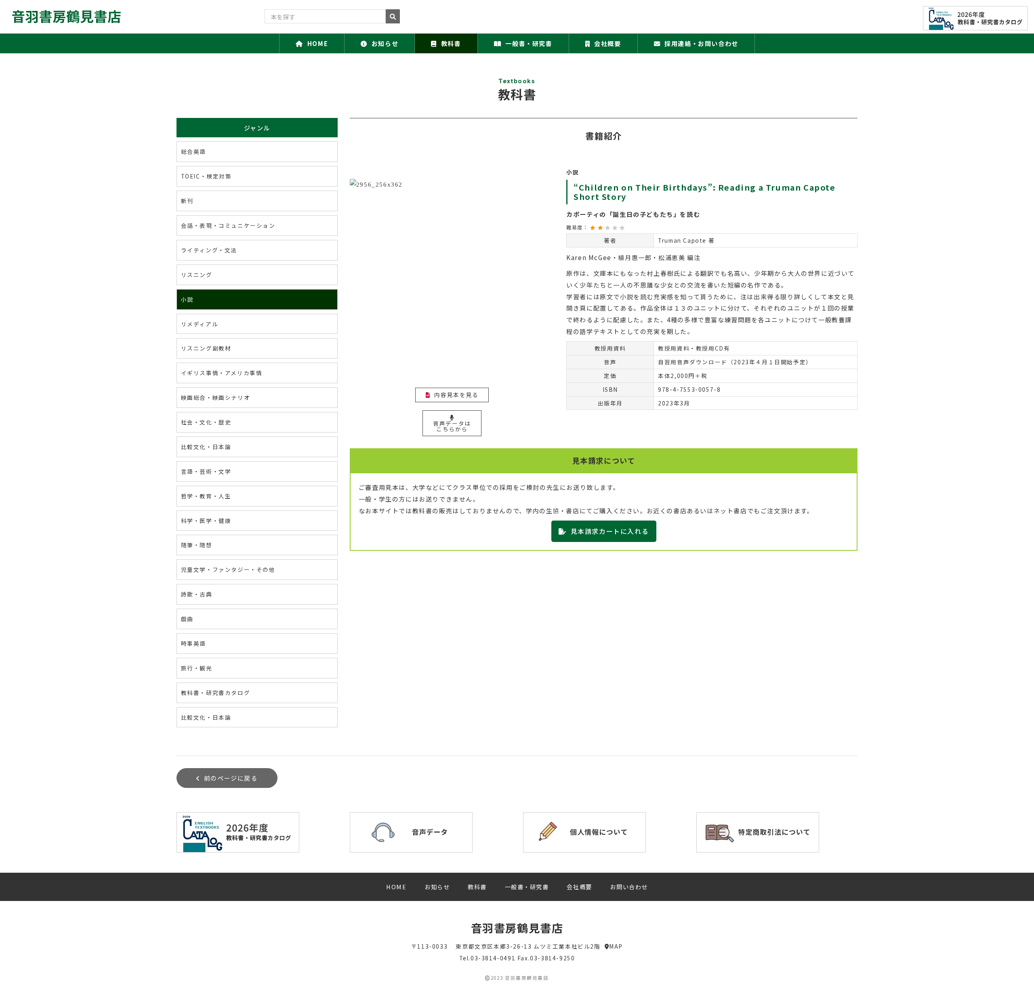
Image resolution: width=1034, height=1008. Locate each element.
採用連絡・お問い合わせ (701, 43)
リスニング (196, 275)
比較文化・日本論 (206, 447)
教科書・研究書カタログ (215, 693)
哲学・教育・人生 (206, 496)
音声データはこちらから (452, 426)
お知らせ (385, 43)
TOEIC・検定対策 (206, 176)
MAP (616, 946)
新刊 (187, 201)
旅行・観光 (196, 668)
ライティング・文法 (209, 250)
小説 (187, 299)
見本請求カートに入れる (610, 531)
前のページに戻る (231, 777)
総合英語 (193, 151)
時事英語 (193, 643)
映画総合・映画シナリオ (215, 397)
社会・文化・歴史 (206, 422)
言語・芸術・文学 (206, 471)
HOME (317, 43)
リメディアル (200, 324)
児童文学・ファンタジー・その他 (228, 569)
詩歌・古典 (196, 594)
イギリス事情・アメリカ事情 (222, 373)
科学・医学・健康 (206, 521)
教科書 (451, 43)
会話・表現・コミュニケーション (228, 225)
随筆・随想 (196, 545)
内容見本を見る (456, 395)
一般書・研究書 (528, 43)
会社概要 (607, 43)
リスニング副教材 (206, 348)
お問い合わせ (629, 886)
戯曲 (187, 619)
